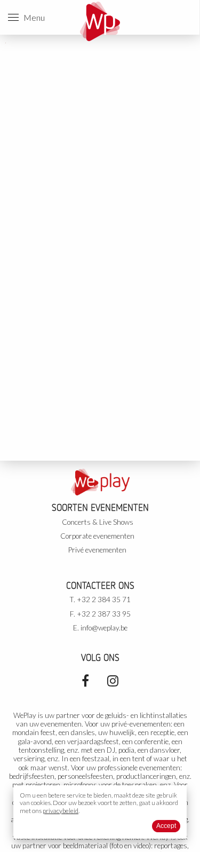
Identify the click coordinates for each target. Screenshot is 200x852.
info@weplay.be (104, 628)
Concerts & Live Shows (97, 522)
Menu (32, 17)
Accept (166, 826)
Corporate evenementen (97, 536)
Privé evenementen (97, 550)
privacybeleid (60, 811)
